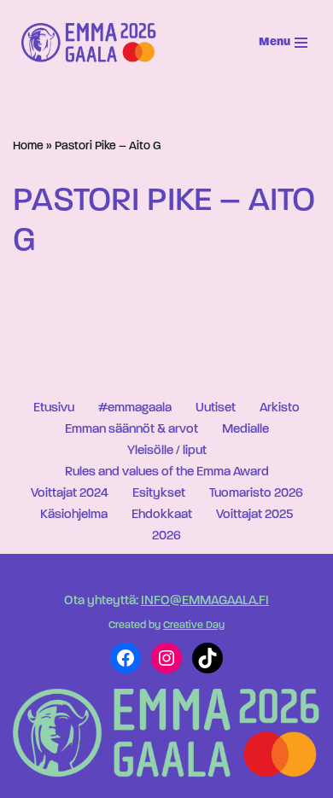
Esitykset (158, 493)
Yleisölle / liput (167, 451)
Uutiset (216, 408)
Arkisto (280, 408)
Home (28, 146)
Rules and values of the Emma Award (167, 472)
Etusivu (53, 408)
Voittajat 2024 (69, 493)
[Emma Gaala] (93, 42)
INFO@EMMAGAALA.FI (205, 601)
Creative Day (194, 625)
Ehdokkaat (161, 515)
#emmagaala (135, 408)
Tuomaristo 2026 (256, 493)
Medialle (245, 429)
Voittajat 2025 (254, 515)
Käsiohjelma (74, 515)
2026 (166, 536)
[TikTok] (207, 658)
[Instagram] (166, 658)
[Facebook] (125, 658)
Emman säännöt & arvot (131, 429)
